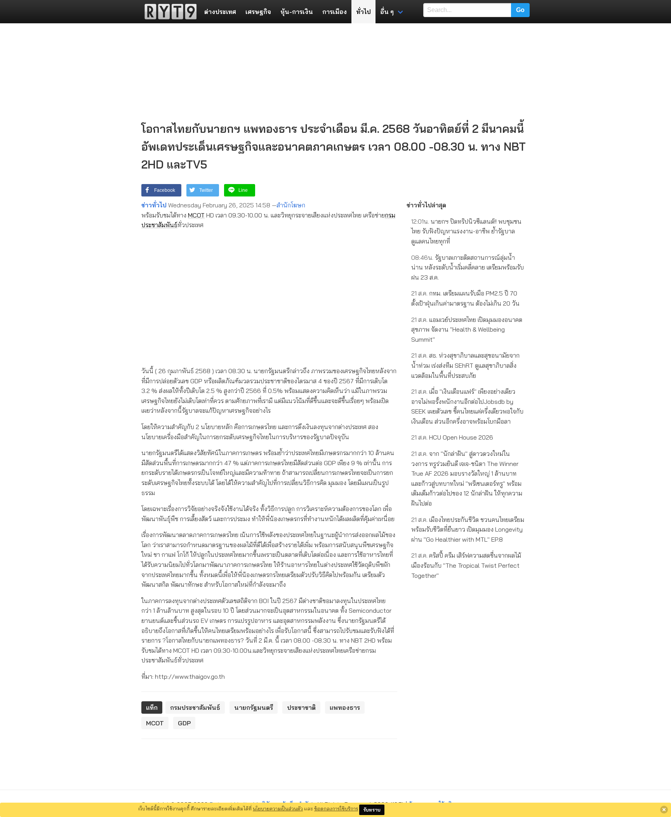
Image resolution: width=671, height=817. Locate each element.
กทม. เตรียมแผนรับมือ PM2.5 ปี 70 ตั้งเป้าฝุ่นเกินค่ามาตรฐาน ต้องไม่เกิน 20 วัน (465, 298)
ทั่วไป (363, 12)
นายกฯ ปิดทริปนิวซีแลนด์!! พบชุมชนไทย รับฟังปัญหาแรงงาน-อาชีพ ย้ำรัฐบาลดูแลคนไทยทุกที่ (466, 231)
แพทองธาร (345, 707)
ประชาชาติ (301, 707)
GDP (184, 723)
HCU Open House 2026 (452, 437)
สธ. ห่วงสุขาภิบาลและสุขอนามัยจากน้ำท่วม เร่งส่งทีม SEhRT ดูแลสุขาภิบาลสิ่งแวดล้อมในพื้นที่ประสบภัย (465, 365)
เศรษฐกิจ (258, 12)
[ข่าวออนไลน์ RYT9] (168, 11)
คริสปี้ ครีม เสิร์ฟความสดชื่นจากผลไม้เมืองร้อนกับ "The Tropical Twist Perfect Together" (466, 565)
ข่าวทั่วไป (154, 205)
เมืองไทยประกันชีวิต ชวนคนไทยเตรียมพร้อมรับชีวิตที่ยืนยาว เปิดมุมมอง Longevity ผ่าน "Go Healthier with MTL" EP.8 (467, 529)
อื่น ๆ (387, 12)
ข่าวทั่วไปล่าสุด (426, 205)
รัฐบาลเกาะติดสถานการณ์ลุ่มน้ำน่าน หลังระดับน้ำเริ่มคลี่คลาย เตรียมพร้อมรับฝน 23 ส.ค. (467, 267)
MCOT (196, 215)
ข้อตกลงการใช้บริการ (336, 808)
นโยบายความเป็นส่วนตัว (278, 808)
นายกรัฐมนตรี (253, 707)
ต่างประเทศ (220, 12)
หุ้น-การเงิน (296, 12)
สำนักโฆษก (290, 205)
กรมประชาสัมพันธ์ (195, 707)
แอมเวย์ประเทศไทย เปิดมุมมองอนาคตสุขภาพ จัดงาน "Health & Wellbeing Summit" (466, 329)
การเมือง (334, 12)
